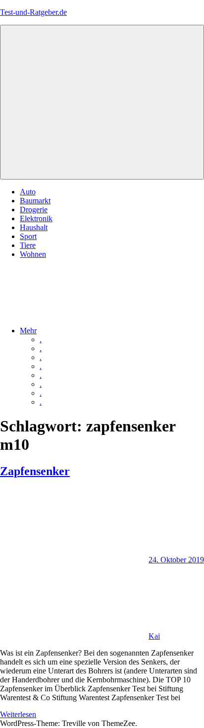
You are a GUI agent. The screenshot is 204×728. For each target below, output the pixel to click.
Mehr (28, 330)
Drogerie (34, 209)
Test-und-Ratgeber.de (33, 12)
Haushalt (34, 227)
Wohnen (33, 254)
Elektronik (36, 218)
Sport (28, 236)
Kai (154, 636)
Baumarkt (35, 200)
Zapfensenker (35, 471)
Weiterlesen (18, 714)
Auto (28, 191)
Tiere (28, 245)
